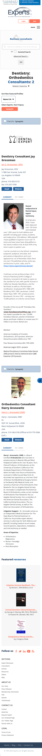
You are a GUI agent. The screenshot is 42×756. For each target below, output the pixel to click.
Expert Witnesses (7, 663)
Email (7, 189)
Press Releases (7, 689)
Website (18, 189)
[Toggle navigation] (38, 27)
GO (21, 62)
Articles (4, 669)
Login (23, 21)
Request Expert (7, 715)
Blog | (14, 745)
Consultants (6, 666)
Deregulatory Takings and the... (21, 636)
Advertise (5, 712)
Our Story (5, 686)
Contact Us (28, 745)
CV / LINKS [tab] (19, 197)
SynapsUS (9, 109)
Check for (15, 121)
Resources (5, 672)
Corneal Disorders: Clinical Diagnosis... (21, 610)
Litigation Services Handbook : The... (21, 585)
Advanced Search (20, 56)
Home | (7, 745)
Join (34, 21)
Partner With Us (7, 724)
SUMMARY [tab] (7, 197)
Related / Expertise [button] (20, 86)
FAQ (3, 695)
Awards (4, 698)
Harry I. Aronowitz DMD (13, 412)
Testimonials (6, 700)
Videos (4, 674)
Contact (4, 709)
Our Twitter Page (7, 721)
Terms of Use (6, 732)
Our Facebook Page (8, 718)
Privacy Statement (8, 735)
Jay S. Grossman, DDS (12, 164)
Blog (3, 677)
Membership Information (10, 692)
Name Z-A (7, 99)
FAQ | (20, 745)
